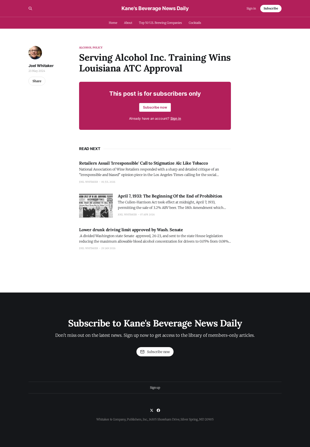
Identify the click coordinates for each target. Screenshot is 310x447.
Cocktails (195, 23)
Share (36, 81)
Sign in (251, 8)
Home (113, 23)
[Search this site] (30, 8)
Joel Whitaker (41, 65)
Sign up (155, 387)
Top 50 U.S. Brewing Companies (160, 23)
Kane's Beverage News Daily (155, 8)
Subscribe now (155, 107)
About (128, 23)
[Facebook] (158, 410)
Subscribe (271, 8)
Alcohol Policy (90, 47)
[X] (151, 410)
